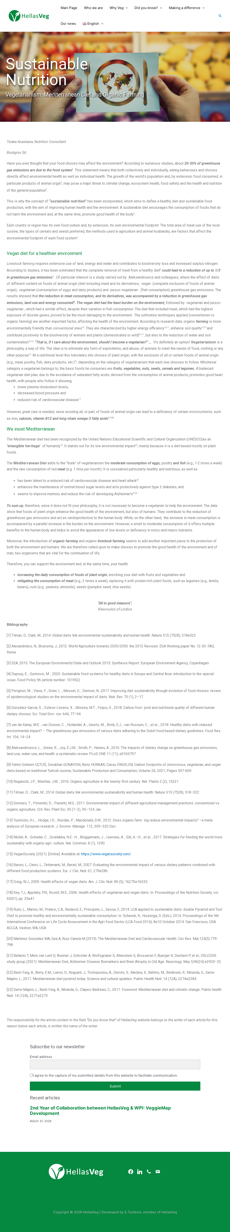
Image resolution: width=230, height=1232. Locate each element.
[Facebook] (130, 1171)
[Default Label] (148, 1171)
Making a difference (184, 8)
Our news (68, 23)
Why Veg (117, 8)
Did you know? (146, 8)
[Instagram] (139, 1171)
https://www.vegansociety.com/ (106, 854)
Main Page (69, 8)
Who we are (93, 8)
